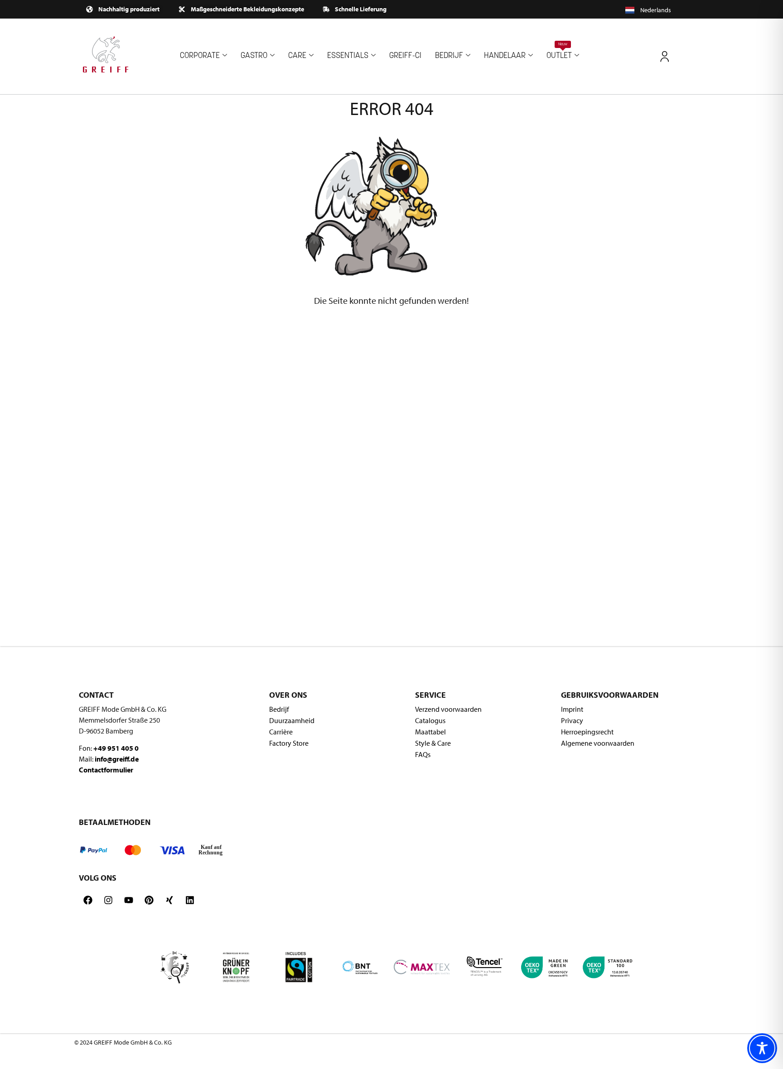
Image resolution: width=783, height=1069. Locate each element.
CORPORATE (200, 56)
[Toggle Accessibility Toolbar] (762, 1048)
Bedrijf (279, 709)
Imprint (572, 709)
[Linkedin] (190, 900)
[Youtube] (129, 900)
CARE (297, 56)
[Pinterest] (149, 900)
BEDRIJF (449, 56)
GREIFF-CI (405, 56)
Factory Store (289, 743)
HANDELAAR (505, 56)
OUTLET (559, 51)
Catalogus (430, 720)
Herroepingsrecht (587, 731)
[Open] (664, 56)
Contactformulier (106, 769)
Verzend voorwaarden (448, 709)
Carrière (281, 731)
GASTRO (254, 56)
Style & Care (433, 743)
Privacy (572, 720)
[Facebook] (88, 900)
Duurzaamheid (291, 720)
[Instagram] (108, 900)
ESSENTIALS (347, 56)
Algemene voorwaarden (597, 743)
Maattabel (430, 731)
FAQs (422, 754)
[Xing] (169, 900)
